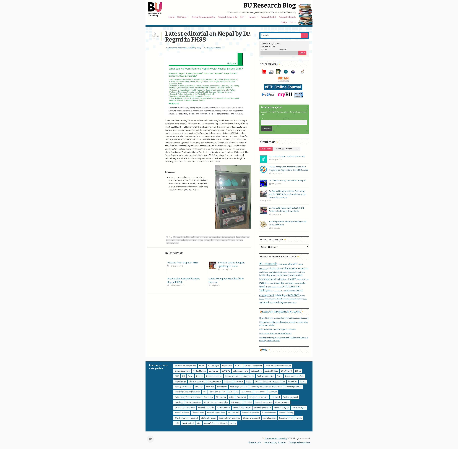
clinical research (283, 264)
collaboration (274, 268)
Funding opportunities (265, 376)
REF (242, 17)
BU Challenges (213, 366)
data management (240, 371)
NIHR (269, 287)
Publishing (191, 48)
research (239, 240)
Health (172, 240)
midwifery (302, 283)
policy (200, 240)
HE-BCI (249, 382)
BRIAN (202, 366)
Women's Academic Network (215, 423)
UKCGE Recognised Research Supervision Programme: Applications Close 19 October (288, 168)
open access (182, 48)
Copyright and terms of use (299, 442)
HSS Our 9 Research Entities (274, 382)
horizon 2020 (301, 279)
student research (269, 418)
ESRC (277, 275)
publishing (280, 295)
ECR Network (286, 371)
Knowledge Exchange (238, 387)
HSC (308, 279)
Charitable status (254, 442)
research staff (233, 413)
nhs (266, 287)
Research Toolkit (268, 17)
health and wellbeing (183, 240)
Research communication (185, 408)
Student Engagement (251, 418)
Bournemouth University (157, 9)
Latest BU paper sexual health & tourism (226, 280)
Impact (252, 17)
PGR (291, 22)
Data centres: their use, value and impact (275, 334)
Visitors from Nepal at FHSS (183, 262)
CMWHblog (263, 269)
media (296, 283)
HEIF (257, 382)
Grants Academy (214, 382)
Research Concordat (206, 408)
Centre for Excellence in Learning (278, 366)
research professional (272, 299)
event (285, 275)
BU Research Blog (269, 5)
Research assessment (263, 402)
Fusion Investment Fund (294, 376)
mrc (204, 392)
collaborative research (199, 237)
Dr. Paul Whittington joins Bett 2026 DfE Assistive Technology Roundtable (286, 209)
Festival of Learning (232, 376)
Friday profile (249, 376)
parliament (273, 392)
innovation (270, 283)
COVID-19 (226, 371)
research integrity (299, 408)
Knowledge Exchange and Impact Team (266, 387)
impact (262, 283)
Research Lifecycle (287, 17)
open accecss (246, 392)
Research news (172, 243)
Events (292, 275)
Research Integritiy (281, 408)
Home (171, 17)
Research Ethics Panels (242, 408)
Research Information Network (281, 312)
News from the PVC (217, 392)
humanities (292, 382)
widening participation (290, 302)
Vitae (199, 423)
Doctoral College (287, 272)
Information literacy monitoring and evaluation (277, 329)
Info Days (199, 387)
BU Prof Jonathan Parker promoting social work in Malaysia (288, 223)
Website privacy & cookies (275, 442)
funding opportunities (271, 279)
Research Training (286, 413)
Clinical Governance (182, 371)
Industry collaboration (183, 387)
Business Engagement (253, 366)
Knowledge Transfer (294, 387)
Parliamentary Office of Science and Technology (194, 397)
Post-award (241, 397)
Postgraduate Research (258, 397)
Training (299, 418)
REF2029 (248, 402)
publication (289, 290)
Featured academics (214, 376)
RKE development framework (292, 299)
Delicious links (256, 371)
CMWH (300, 264)
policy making (209, 240)
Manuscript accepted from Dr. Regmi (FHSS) (183, 280)
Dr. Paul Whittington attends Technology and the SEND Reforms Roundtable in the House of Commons (287, 194)
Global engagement (196, 382)
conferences (214, 371)
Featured (199, 376)
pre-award (275, 397)
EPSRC (298, 371)
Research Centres (282, 402)
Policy (284, 22)
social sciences (267, 302)
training (279, 302)
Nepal (195, 240)
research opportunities (216, 413)
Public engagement (290, 397)
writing (198, 48)
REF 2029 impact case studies (216, 402)
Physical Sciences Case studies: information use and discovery (284, 318)
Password (283, 49)
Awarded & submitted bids (185, 366)
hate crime (238, 382)
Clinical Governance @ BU (203, 17)
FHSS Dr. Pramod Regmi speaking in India (231, 264)
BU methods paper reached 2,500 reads (287, 156)
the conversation (285, 418)
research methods (182, 413)
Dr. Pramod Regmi (228, 237)
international (172, 48)
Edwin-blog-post (267, 275)
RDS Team (181, 17)
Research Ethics (223, 408)
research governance (262, 408)
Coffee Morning (199, 371)
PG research (221, 397)
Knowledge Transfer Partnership (187, 392)
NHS (230, 392)
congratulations (215, 237)
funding (299, 275)
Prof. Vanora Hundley (277, 291)
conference (263, 272)
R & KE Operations (193, 402)
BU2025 (238, 366)
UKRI (264, 350)
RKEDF (305, 299)
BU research (177, 237)
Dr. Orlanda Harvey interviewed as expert (287, 180)
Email (263, 119)
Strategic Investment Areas (229, 418)
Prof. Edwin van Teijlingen (225, 240)
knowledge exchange (284, 283)
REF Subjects (236, 402)
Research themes (269, 413)
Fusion (285, 279)
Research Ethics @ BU (227, 17)
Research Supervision (250, 413)
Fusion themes (180, 382)
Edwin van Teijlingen (213, 48)
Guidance (227, 382)
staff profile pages (208, 418)
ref (287, 295)
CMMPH (187, 237)
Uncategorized (188, 423)
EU (281, 275)
